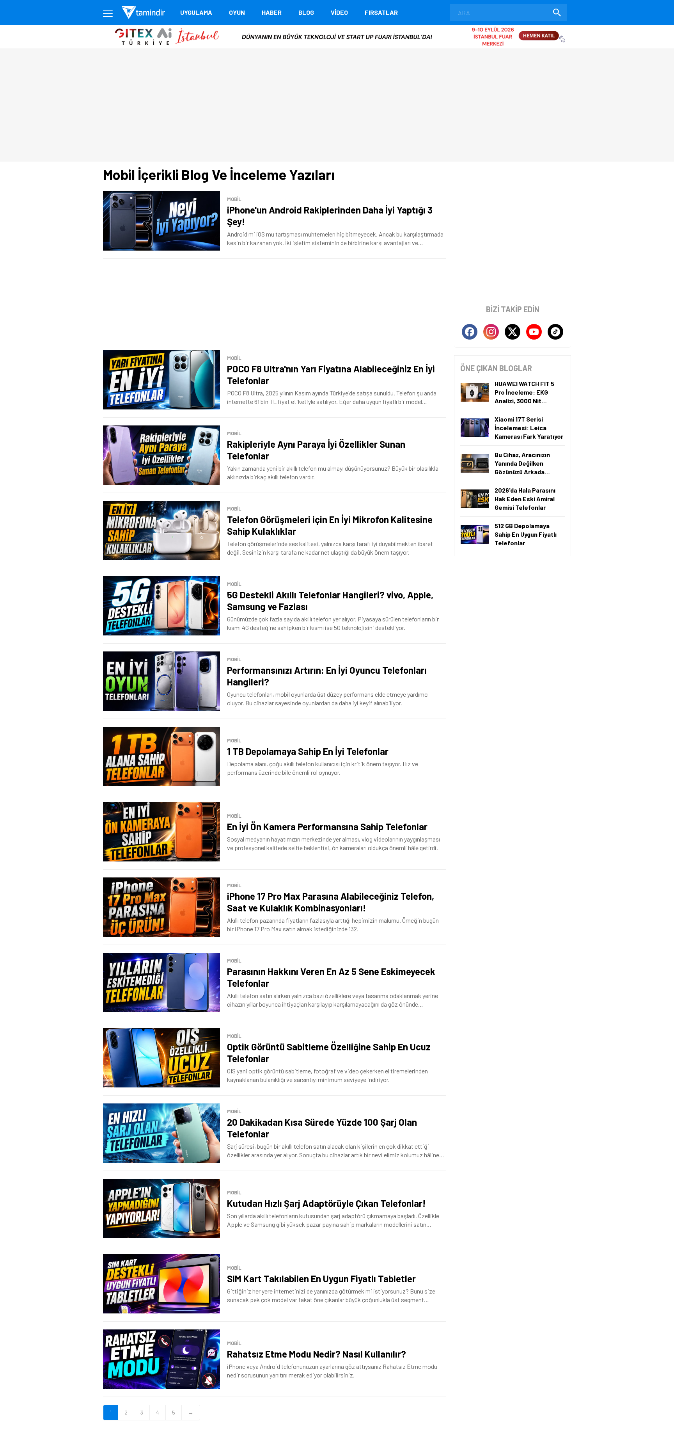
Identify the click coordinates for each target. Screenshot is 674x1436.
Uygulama (196, 12)
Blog (306, 12)
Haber (272, 12)
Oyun (237, 12)
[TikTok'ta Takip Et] (555, 332)
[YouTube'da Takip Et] (534, 332)
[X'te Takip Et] (512, 332)
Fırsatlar (381, 12)
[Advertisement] (274, 300)
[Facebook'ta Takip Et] (469, 332)
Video (339, 12)
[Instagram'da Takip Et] (491, 332)
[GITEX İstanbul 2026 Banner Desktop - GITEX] (337, 28)
